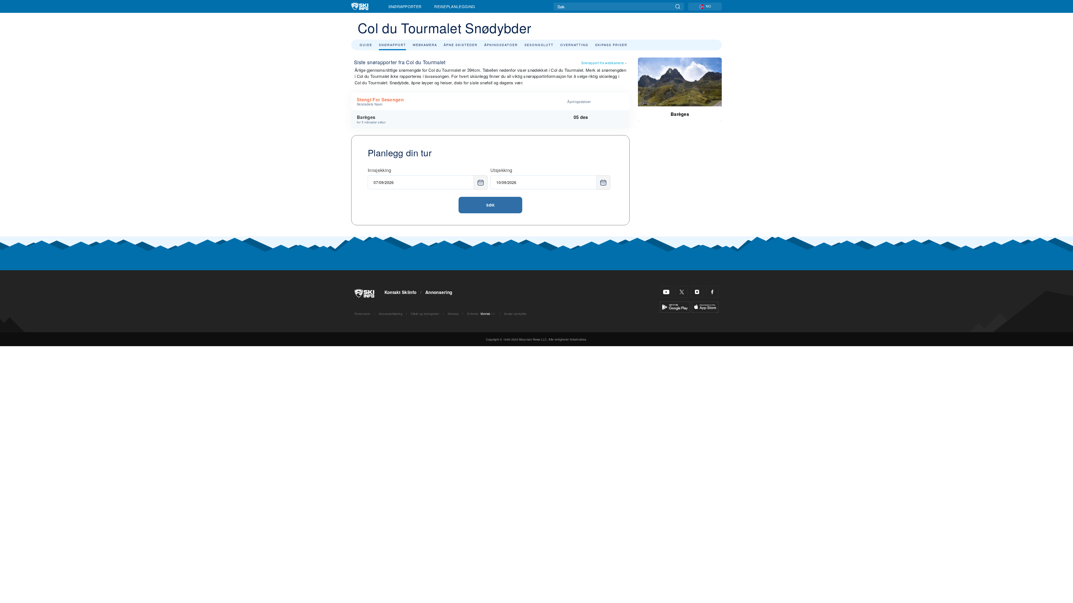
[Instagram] (697, 292)
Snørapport (392, 44)
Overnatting (574, 44)
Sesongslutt (539, 44)
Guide (366, 44)
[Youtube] (666, 292)
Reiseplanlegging (454, 6)
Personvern (362, 314)
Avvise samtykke (515, 314)
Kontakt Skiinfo (400, 292)
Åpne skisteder (461, 44)
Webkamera (425, 44)
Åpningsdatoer (501, 44)
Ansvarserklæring (390, 314)
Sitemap (453, 314)
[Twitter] (682, 292)
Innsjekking (379, 170)
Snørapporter (405, 6)
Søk (490, 205)
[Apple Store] (705, 306)
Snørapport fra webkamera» (604, 62)
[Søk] (677, 7)
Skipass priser (611, 44)
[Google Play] (675, 306)
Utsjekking (501, 170)
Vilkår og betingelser (425, 314)
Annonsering (438, 292)
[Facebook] (712, 292)
